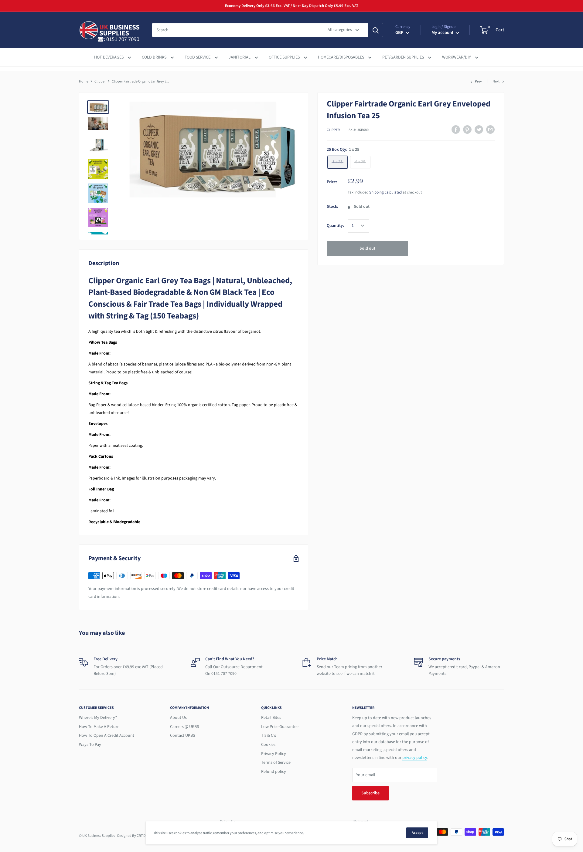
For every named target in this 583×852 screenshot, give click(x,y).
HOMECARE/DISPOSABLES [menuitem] (341, 57)
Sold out (367, 248)
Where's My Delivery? (98, 718)
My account (442, 32)
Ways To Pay (90, 745)
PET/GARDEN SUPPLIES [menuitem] (403, 57)
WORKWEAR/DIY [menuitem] (457, 57)
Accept (417, 832)
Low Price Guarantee (279, 727)
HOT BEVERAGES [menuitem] (109, 57)
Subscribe (370, 793)
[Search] (375, 30)
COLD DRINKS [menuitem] (154, 57)
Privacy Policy (273, 754)
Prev (478, 81)
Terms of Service (276, 762)
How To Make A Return (99, 727)
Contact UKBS (182, 735)
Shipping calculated (385, 192)
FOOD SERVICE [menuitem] (198, 57)
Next (496, 81)
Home (83, 81)
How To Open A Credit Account (106, 735)
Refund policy (273, 772)
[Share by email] (490, 129)
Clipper (100, 81)
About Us (178, 718)
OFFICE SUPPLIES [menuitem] (285, 57)
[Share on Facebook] (456, 129)
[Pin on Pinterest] (467, 129)
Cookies (268, 745)
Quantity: (335, 226)
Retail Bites (271, 718)
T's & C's (268, 735)
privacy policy (414, 758)
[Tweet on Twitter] (479, 129)
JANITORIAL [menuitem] (240, 57)
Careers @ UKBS (184, 727)
